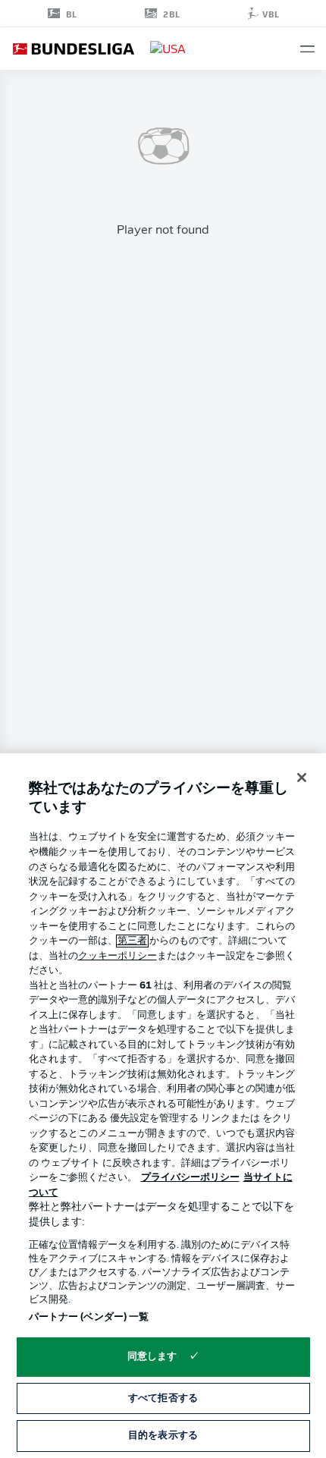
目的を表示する (163, 1436)
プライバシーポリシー (190, 1178)
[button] (307, 48)
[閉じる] (301, 777)
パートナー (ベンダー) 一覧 (89, 1317)
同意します (152, 1357)
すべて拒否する (163, 1398)
